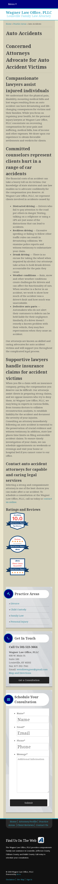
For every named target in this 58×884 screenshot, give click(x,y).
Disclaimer (10, 879)
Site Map (20, 879)
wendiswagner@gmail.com (32, 669)
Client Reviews (25, 825)
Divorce (15, 603)
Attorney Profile (28, 821)
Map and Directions (20, 672)
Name (21, 713)
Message (22, 754)
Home (8, 24)
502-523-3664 (28, 647)
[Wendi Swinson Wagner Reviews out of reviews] (17, 552)
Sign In (29, 879)
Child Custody (18, 609)
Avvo (41, 840)
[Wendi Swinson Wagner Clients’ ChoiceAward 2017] (17, 575)
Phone (21, 740)
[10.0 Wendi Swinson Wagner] (17, 529)
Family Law (17, 615)
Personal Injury (19, 621)
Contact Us (42, 825)
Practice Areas (19, 24)
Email (21, 726)
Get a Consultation (29, 680)
